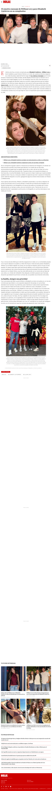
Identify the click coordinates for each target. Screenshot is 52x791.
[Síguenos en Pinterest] (8, 786)
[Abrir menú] (1, 1)
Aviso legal (4, 788)
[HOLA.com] (26, 775)
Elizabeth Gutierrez (14, 374)
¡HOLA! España (4, 780)
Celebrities (27, 6)
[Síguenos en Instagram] (6, 786)
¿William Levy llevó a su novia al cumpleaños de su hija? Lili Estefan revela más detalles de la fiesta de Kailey (39, 726)
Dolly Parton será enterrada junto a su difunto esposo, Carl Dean (17, 743)
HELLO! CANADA (30, 781)
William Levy (27, 374)
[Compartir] (49, 65)
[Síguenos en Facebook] (1, 786)
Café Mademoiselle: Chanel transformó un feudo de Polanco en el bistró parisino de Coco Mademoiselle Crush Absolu (23, 763)
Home (23, 6)
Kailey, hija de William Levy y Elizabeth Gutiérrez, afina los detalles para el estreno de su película (13, 694)
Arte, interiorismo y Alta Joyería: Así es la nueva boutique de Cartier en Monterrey (21, 767)
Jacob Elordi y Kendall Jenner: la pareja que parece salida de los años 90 (18, 755)
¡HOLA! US (3, 781)
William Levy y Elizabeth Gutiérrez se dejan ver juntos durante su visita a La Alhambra (26, 160)
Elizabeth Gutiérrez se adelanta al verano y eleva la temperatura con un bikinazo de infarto (13, 725)
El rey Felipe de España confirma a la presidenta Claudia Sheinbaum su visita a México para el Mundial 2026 (24, 747)
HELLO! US (29, 780)
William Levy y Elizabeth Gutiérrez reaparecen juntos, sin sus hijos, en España (24, 162)
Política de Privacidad (31, 788)
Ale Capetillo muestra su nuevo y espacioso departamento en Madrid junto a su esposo (22, 752)
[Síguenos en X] (4, 786)
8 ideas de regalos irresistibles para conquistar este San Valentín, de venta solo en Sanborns (23, 759)
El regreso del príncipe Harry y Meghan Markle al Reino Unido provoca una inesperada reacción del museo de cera (25, 739)
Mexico (4, 374)
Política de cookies (16, 788)
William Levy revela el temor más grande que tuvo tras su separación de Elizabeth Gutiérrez (38, 693)
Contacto (43, 788)
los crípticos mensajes (37, 76)
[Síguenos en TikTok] (10, 786)
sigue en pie (4, 85)
